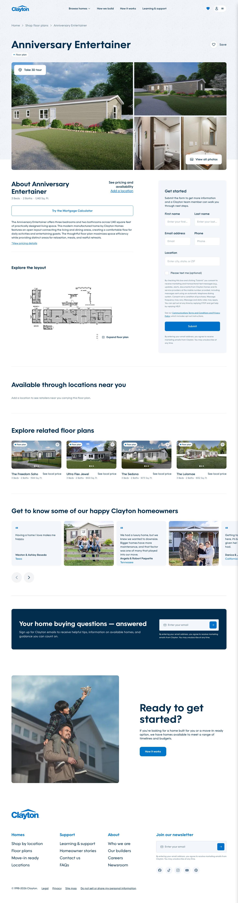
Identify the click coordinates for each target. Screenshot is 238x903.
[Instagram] (177, 870)
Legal (45, 888)
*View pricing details (24, 243)
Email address (175, 233)
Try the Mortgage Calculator (72, 211)
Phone (198, 233)
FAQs (64, 865)
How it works (128, 8)
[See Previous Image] (15, 454)
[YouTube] (187, 870)
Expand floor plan (118, 337)
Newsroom (118, 865)
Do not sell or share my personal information (108, 888)
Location (171, 253)
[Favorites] (208, 8)
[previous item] (16, 577)
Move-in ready (25, 858)
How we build (105, 8)
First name (172, 214)
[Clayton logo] (20, 8)
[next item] (29, 577)
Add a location (122, 191)
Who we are (119, 843)
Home (15, 25)
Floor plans (21, 850)
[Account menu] (220, 8)
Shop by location (27, 843)
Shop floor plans (36, 25)
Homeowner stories (78, 850)
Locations (20, 865)
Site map (71, 888)
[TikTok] (168, 870)
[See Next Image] (57, 454)
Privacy (57, 888)
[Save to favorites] (214, 44)
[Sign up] (213, 625)
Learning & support (154, 8)
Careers (115, 858)
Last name (202, 214)
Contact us (70, 858)
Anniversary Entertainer (70, 25)
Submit (192, 326)
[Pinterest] (196, 870)
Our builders (119, 850)
